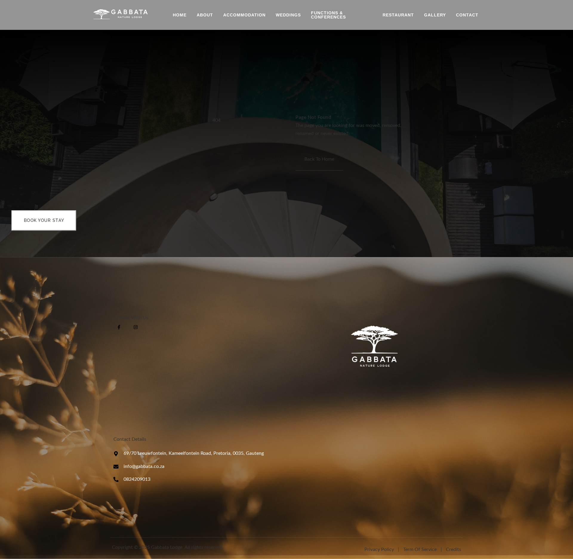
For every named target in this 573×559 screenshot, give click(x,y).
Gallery (435, 15)
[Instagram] (135, 327)
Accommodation (244, 15)
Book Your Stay (44, 220)
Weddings (288, 15)
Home (180, 15)
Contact (467, 15)
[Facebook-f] (118, 327)
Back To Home (319, 159)
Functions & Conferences (328, 14)
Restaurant (398, 15)
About (205, 15)
